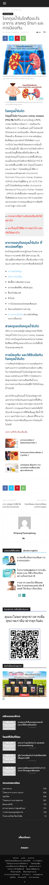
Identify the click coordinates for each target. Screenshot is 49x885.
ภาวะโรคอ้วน (37, 861)
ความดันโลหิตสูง (15, 271)
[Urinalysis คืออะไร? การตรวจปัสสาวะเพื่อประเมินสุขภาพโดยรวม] (11, 468)
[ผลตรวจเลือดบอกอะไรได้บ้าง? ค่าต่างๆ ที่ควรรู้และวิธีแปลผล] (9, 771)
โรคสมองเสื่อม (35, 863)
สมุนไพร (13, 877)
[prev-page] (19, 595)
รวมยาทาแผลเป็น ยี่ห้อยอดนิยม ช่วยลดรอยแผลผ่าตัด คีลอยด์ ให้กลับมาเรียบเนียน (30, 585)
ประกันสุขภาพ (38, 874)
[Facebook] (5, 38)
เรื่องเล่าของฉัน (16, 872)
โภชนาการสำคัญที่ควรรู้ (16, 869)
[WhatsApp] (23, 38)
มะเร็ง (23, 858)
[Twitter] (11, 38)
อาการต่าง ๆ (26, 874)
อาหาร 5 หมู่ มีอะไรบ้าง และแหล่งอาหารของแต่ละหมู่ (31, 744)
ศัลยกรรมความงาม (29, 872)
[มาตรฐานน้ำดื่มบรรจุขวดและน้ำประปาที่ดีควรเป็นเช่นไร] (9, 725)
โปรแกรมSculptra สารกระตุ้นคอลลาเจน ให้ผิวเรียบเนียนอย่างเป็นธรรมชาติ (31, 573)
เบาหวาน (31, 858)
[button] (4, 3)
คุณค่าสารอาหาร (35, 866)
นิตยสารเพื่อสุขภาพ (32, 869)
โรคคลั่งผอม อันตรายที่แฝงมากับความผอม (35, 505)
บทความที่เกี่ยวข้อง (12, 550)
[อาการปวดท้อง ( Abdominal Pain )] (11, 443)
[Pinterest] (17, 38)
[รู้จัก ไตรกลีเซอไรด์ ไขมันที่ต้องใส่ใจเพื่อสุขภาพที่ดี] (9, 758)
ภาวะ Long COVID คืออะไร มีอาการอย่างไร (12, 505)
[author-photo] (24, 529)
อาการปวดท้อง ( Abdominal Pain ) (28, 441)
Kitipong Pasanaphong (12, 32)
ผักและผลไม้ (22, 877)
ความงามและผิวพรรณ (12, 874)
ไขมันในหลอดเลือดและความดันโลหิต (17, 861)
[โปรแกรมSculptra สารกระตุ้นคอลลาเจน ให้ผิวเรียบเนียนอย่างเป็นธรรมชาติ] (9, 573)
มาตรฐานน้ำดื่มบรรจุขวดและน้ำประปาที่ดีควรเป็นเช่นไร (30, 723)
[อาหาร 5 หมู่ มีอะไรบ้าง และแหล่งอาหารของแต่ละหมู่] (9, 746)
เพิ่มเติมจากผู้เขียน (30, 550)
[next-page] (23, 595)
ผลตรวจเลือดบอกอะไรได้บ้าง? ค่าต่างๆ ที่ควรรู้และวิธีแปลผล (31, 769)
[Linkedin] (24, 538)
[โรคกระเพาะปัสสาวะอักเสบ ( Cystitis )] (11, 455)
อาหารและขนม (34, 877)
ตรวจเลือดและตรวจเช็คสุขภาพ (16, 866)
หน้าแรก (5, 10)
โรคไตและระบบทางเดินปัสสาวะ (17, 863)
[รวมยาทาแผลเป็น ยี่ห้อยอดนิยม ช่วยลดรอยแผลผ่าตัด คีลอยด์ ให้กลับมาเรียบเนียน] (9, 585)
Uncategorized (16, 10)
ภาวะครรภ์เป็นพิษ (15, 314)
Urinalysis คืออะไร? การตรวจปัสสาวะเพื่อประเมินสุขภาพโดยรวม (30, 468)
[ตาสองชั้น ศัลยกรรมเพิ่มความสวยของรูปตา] (9, 560)
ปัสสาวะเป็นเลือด (15, 276)
